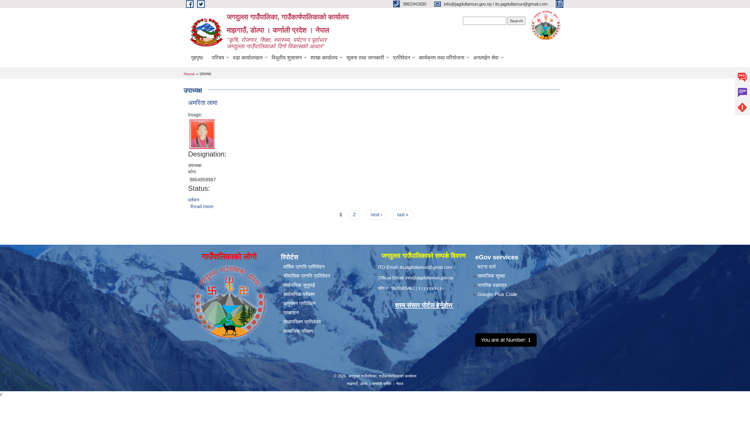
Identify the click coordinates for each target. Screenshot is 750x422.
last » (402, 214)
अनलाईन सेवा (486, 58)
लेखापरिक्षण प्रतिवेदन (302, 322)
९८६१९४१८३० (431, 288)
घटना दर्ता (487, 267)
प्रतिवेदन (401, 58)
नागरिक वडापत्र (492, 285)
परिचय (218, 58)
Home (189, 74)
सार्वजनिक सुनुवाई (299, 285)
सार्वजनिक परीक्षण (298, 294)
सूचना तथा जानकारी (365, 58)
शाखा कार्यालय (324, 58)
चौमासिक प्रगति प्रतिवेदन (306, 276)
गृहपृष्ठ (197, 58)
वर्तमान (193, 200)
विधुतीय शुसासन (287, 58)
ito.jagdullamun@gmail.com (426, 267)
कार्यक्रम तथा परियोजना (441, 58)
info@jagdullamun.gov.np (429, 277)
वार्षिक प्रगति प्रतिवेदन (304, 267)
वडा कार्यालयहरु (248, 58)
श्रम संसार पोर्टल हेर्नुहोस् (423, 305)
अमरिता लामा (202, 102)
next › (376, 214)
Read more (202, 206)
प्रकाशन (291, 313)
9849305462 (403, 288)
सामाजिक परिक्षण (298, 331)
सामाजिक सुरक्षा (491, 276)
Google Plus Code (497, 294)
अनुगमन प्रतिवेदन (299, 303)
